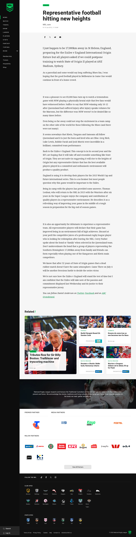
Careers (45, 532)
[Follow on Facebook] (46, 477)
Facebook (90, 293)
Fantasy (6, 43)
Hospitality (7, 64)
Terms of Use (27, 532)
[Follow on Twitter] (51, 477)
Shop (4, 67)
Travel (6, 25)
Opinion (46, 5)
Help (50, 532)
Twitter (80, 293)
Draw (5, 28)
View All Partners (77, 467)
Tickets (5, 60)
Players (6, 36)
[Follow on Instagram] (55, 477)
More (5, 51)
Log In (8, 533)
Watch (5, 21)
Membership (7, 56)
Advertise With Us (67, 532)
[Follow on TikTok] (41, 477)
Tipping (6, 47)
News (5, 17)
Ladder (6, 32)
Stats (5, 40)
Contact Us (57, 532)
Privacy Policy (37, 532)
